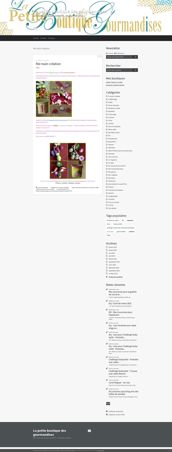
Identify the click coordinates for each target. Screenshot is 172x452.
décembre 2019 (114, 268)
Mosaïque (111, 178)
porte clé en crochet (48, 189)
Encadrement (112, 139)
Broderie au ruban (114, 108)
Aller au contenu (6, 2)
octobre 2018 (113, 274)
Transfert (111, 199)
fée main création (48, 64)
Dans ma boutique (114, 126)
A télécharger (112, 99)
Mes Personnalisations (115, 169)
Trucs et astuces (113, 202)
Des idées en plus (114, 132)
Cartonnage (112, 114)
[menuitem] (36, 38)
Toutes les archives (116, 277)
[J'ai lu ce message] (170, 450)
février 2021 (113, 259)
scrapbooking (112, 196)
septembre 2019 (114, 271)
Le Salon (111, 163)
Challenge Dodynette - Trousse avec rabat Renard (123, 372)
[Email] (35, 27)
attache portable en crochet (84, 187)
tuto (108, 224)
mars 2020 (112, 265)
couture (131, 231)
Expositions (112, 142)
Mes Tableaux (112, 175)
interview (111, 154)
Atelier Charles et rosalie (114, 82)
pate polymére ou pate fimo (117, 184)
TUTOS (110, 205)
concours (130, 220)
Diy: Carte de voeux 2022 (120, 303)
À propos (51, 38)
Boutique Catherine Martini (115, 85)
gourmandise (121, 231)
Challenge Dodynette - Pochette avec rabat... (123, 361)
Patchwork (111, 181)
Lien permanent (43, 187)
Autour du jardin (113, 105)
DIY (109, 136)
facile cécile (117, 224)
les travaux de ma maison (116, 166)
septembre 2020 (114, 262)
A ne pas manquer (63, 187)
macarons (110, 231)
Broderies (111, 111)
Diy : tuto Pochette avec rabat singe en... (122, 327)
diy (123, 220)
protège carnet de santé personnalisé (120, 228)
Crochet (111, 123)
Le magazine (112, 160)
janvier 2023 (113, 247)
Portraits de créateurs (115, 190)
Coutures (111, 117)
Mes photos (112, 172)
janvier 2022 (113, 250)
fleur (108, 235)
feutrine (111, 145)
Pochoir (110, 187)
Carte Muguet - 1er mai (119, 382)
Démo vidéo (112, 129)
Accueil (35, 38)
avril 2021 (112, 256)
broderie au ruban (113, 220)
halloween (111, 148)
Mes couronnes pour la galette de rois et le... (123, 293)
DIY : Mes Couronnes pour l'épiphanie (120, 313)
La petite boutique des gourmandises (69, 11)
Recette (111, 193)
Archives (43, 38)
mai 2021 (112, 253)
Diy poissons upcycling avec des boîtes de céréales (123, 393)
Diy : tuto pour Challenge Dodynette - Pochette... (123, 336)
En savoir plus (101, 450)
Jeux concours (113, 157)
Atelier (110, 102)
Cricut (110, 120)
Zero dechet (112, 208)
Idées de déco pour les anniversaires (120, 151)
